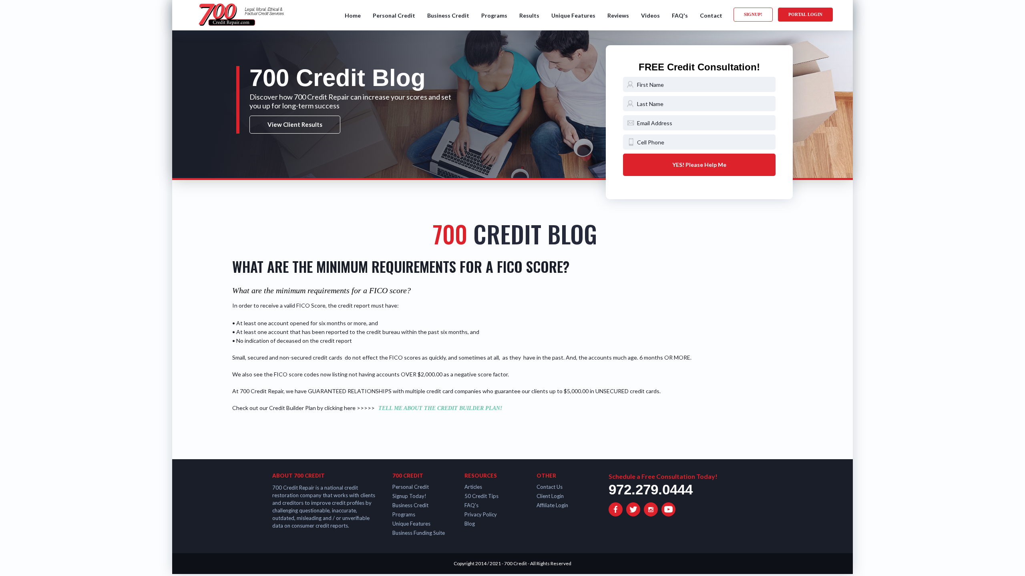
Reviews (618, 15)
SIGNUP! (753, 14)
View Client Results (294, 124)
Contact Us (550, 487)
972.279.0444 (651, 489)
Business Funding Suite (418, 533)
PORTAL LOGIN (805, 14)
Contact (711, 15)
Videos (650, 15)
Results (529, 15)
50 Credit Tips (481, 496)
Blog (469, 523)
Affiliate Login (552, 505)
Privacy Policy (480, 514)
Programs (494, 15)
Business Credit (448, 15)
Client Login (550, 496)
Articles (473, 487)
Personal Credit (394, 15)
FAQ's (680, 15)
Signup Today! (409, 496)
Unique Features (573, 15)
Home (353, 15)
